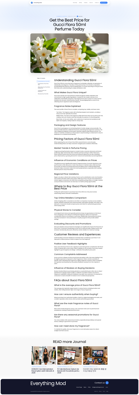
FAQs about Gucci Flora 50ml (43, 93)
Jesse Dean (80, 16)
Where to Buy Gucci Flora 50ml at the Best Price (44, 88)
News (85, 387)
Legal (107, 391)
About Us (96, 391)
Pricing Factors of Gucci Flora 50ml (43, 84)
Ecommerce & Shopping (62, 16)
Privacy (100, 391)
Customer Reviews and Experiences (42, 91)
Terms (104, 391)
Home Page (79, 387)
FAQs (89, 387)
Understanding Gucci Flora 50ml (43, 81)
